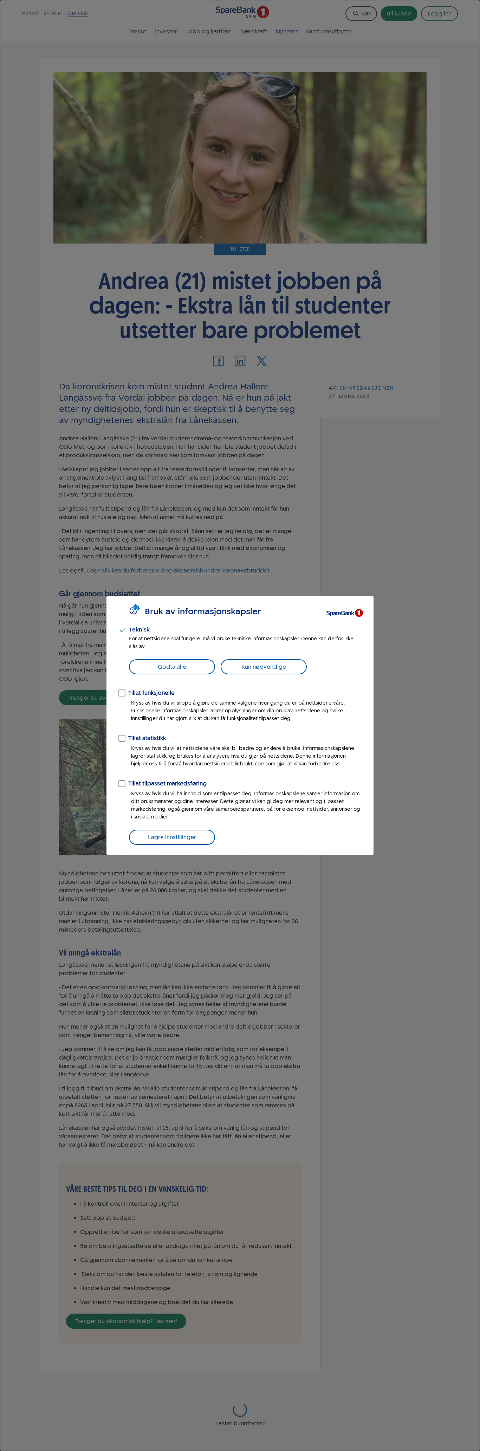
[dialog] (240, 725)
